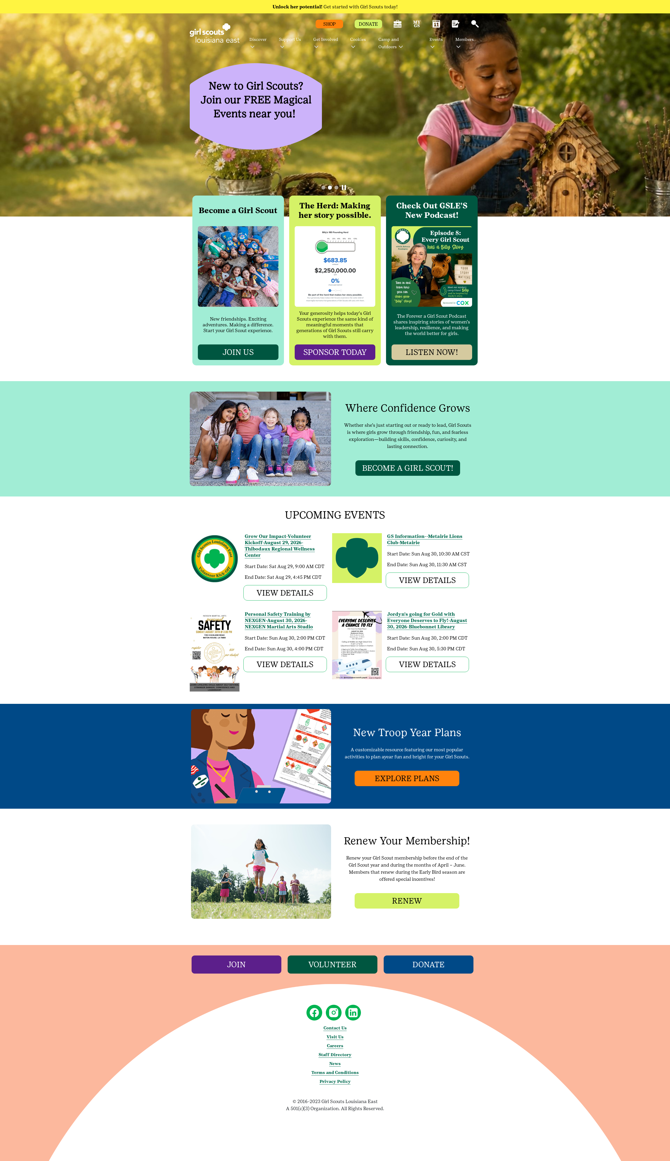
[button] (397, 26)
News (335, 1063)
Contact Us (335, 1027)
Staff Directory (335, 1054)
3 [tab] (336, 188)
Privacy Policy (335, 1081)
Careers (335, 1045)
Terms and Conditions (335, 1072)
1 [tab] (323, 188)
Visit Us (335, 1036)
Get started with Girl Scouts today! (335, 6)
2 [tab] (330, 188)
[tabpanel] (335, 115)
